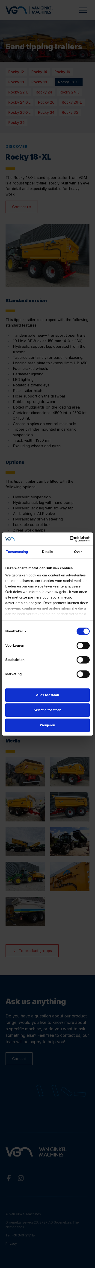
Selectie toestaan (48, 710)
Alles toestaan (47, 695)
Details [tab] (47, 552)
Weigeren (47, 725)
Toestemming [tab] (17, 552)
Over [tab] (78, 552)
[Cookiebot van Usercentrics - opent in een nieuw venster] (69, 539)
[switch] (83, 645)
